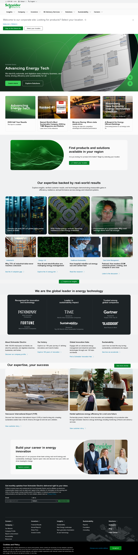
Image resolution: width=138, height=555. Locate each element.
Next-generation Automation (65, 530)
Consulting (86, 530)
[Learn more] (13, 83)
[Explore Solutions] (32, 83)
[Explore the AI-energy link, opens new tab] (48, 271)
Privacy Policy (52, 494)
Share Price (34, 530)
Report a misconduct (11, 534)
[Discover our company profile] (16, 354)
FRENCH (14, 24)
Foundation (86, 527)
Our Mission (9, 528)
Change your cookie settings (99, 548)
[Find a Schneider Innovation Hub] (82, 356)
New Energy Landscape (64, 527)
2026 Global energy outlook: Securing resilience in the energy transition (66, 229)
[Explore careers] (24, 467)
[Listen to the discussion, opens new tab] (111, 273)
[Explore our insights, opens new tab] (69, 281)
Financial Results (36, 524)
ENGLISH (6, 24)
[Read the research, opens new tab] (77, 271)
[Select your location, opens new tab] (79, 163)
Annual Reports (36, 527)
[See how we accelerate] (111, 352)
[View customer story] (13, 426)
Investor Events (36, 532)
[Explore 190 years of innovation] (50, 352)
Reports (85, 524)
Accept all (115, 548)
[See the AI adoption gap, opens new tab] (14, 271)
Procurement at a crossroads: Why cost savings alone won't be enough (110, 229)
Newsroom (8, 539)
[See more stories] (122, 366)
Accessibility (9, 536)
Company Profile (10, 531)
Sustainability (61, 524)
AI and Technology (62, 532)
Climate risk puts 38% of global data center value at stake (26, 229)
